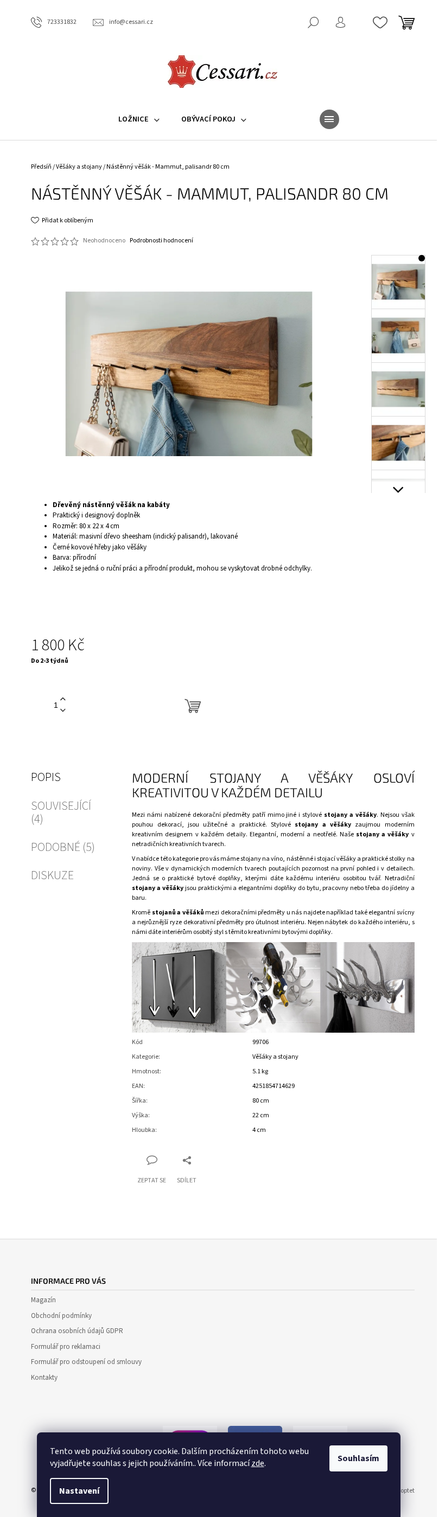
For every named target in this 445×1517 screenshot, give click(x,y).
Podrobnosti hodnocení (161, 240)
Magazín (43, 1300)
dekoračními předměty (253, 912)
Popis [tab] (46, 777)
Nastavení (79, 1491)
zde (257, 1463)
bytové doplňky (218, 878)
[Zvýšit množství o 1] (63, 699)
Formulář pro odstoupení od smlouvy (86, 1362)
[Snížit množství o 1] (63, 710)
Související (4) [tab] (61, 812)
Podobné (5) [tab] (63, 847)
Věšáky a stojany (275, 1056)
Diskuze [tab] (52, 875)
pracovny (335, 888)
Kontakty (44, 1377)
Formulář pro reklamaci (65, 1347)
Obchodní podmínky (61, 1316)
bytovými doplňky (306, 932)
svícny (406, 912)
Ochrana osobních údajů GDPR (77, 1331)
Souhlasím (358, 1458)
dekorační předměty (221, 815)
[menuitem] (138, 119)
